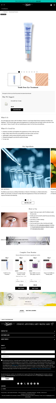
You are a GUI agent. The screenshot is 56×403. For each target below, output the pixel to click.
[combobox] (27, 8)
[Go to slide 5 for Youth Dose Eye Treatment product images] (29, 72)
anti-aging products (44, 225)
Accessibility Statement (31, 392)
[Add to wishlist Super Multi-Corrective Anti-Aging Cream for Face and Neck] (38, 261)
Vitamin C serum (49, 227)
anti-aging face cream (38, 229)
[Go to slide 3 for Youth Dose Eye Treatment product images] (24, 72)
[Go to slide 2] (28, 200)
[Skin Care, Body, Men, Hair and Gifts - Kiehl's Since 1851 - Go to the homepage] (28, 5)
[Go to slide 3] (30, 200)
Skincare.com (44, 392)
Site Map (38, 392)
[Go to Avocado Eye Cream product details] (6, 103)
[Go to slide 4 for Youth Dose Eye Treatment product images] (26, 72)
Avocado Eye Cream (16, 101)
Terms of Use (38, 374)
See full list (28, 202)
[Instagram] (28, 383)
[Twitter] (24, 383)
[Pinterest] (34, 383)
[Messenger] (18, 383)
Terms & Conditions (22, 392)
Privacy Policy (4, 392)
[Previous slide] (1, 1)
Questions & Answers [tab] (31, 310)
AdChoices (49, 395)
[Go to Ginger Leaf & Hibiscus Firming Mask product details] (49, 265)
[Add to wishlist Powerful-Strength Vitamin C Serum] (24, 261)
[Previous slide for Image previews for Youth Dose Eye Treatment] (7, 79)
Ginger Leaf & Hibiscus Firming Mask (49, 273)
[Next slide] (54, 1)
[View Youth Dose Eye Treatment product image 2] (28, 79)
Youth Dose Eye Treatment (7, 273)
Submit (7, 378)
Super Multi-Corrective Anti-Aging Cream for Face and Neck (35, 273)
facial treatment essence (38, 227)
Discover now (17, 109)
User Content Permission (12, 392)
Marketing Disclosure (11, 375)
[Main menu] (54, 4)
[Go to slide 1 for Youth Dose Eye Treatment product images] (19, 72)
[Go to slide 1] (25, 200)
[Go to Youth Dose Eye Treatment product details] (7, 265)
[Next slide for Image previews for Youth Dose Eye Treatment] (49, 79)
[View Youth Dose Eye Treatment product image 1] (14, 79)
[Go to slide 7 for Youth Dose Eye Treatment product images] (34, 72)
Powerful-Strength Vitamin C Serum (21, 273)
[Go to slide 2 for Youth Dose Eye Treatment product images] (21, 72)
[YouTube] (31, 383)
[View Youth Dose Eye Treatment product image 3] (42, 79)
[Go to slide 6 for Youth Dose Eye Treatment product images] (32, 72)
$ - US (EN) (4, 388)
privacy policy (28, 396)
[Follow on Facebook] (21, 383)
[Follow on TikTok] (38, 383)
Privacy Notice (40, 375)
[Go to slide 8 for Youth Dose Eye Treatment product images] (37, 72)
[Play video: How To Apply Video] (14, 219)
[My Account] (4, 4)
